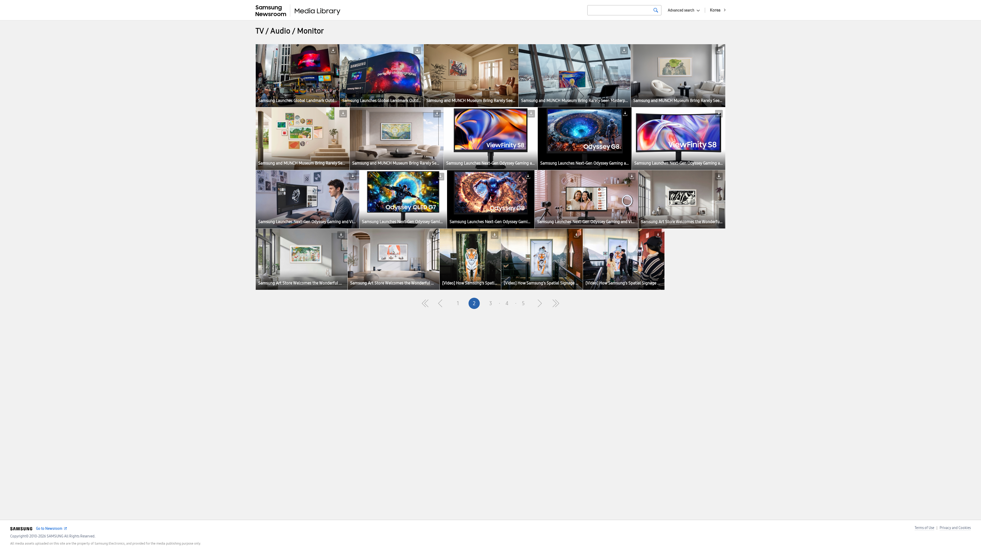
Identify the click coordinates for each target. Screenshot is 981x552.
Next (539, 303)
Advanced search (681, 10)
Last (556, 303)
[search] (656, 10)
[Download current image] (333, 50)
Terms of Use (924, 528)
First (425, 303)
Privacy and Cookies (955, 528)
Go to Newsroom (49, 528)
